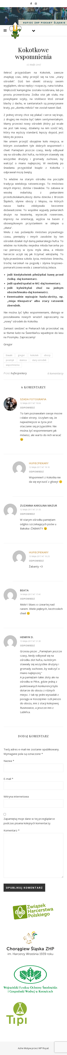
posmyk (10, 360)
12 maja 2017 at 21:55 (30, 509)
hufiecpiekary (19, 373)
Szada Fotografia (33, 399)
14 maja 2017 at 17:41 (30, 594)
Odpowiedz (27, 407)
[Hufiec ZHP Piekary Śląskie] (15, 30)
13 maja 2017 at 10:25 (39, 556)
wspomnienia (12, 364)
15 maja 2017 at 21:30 (30, 641)
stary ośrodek (39, 360)
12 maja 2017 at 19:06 (30, 403)
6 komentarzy (55, 373)
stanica (23, 360)
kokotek (34, 355)
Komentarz (11, 830)
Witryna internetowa (16, 796)
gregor (21, 355)
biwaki (9, 355)
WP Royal (43, 1048)
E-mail (8, 778)
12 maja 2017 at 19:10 (39, 467)
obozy (47, 355)
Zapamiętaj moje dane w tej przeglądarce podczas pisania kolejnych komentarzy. (29, 821)
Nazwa (9, 761)
